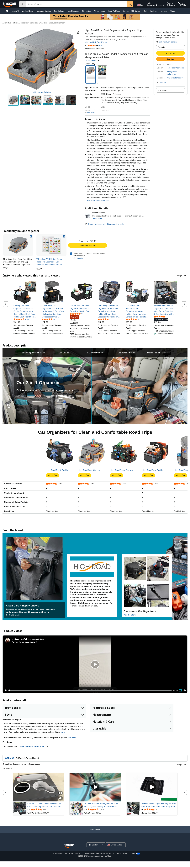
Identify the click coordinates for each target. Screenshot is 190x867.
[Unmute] (184, 690)
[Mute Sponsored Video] (60, 798)
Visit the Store (130, 615)
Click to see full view (42, 92)
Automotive (7, 23)
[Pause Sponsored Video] (60, 793)
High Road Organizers (175, 68)
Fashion (153, 11)
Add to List (162, 90)
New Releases (73, 11)
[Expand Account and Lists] (163, 5)
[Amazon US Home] (69, 846)
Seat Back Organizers (57, 23)
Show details (78, 258)
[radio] (13, 100)
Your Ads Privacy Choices (125, 853)
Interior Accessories (20, 23)
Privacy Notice (74, 853)
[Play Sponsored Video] (95, 787)
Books (126, 11)
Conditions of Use (60, 853)
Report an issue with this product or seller (106, 224)
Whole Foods (99, 11)
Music (172, 11)
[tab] (33, 352)
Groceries (86, 11)
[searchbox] (76, 4)
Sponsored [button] (6, 768)
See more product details (98, 200)
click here (71, 738)
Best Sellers (59, 11)
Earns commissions (36, 639)
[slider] (90, 690)
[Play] (5, 690)
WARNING (9, 758)
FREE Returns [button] (91, 61)
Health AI (15, 11)
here (63, 732)
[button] (6, 11)
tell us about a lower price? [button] (33, 746)
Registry (163, 11)
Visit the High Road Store (96, 42)
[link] (51, 245)
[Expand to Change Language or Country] (143, 5)
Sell (145, 11)
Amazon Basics (44, 11)
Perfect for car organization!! (24, 642)
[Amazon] (10, 4)
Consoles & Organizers (38, 23)
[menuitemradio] (180, 690)
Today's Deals (114, 11)
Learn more (97, 218)
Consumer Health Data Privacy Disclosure (98, 853)
